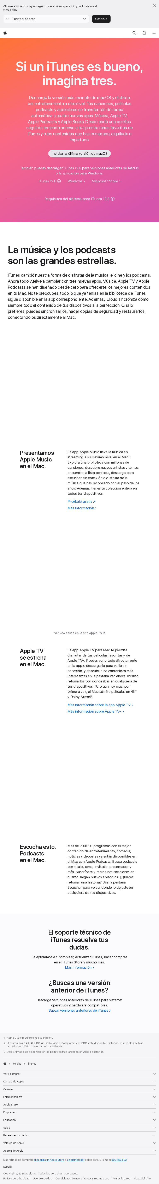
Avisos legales (121, 1178)
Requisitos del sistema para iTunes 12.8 (77, 199)
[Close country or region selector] (154, 5)
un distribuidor (75, 1159)
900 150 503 (119, 1159)
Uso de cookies (42, 1178)
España (7, 1166)
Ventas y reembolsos (96, 1178)
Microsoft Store (105, 181)
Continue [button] (101, 19)
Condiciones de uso (67, 1178)
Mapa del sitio (142, 1178)
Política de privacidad (16, 1178)
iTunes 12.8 (47, 181)
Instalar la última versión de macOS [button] (79, 153)
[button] (46, 19)
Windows (75, 181)
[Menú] (154, 33)
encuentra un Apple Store (49, 1159)
